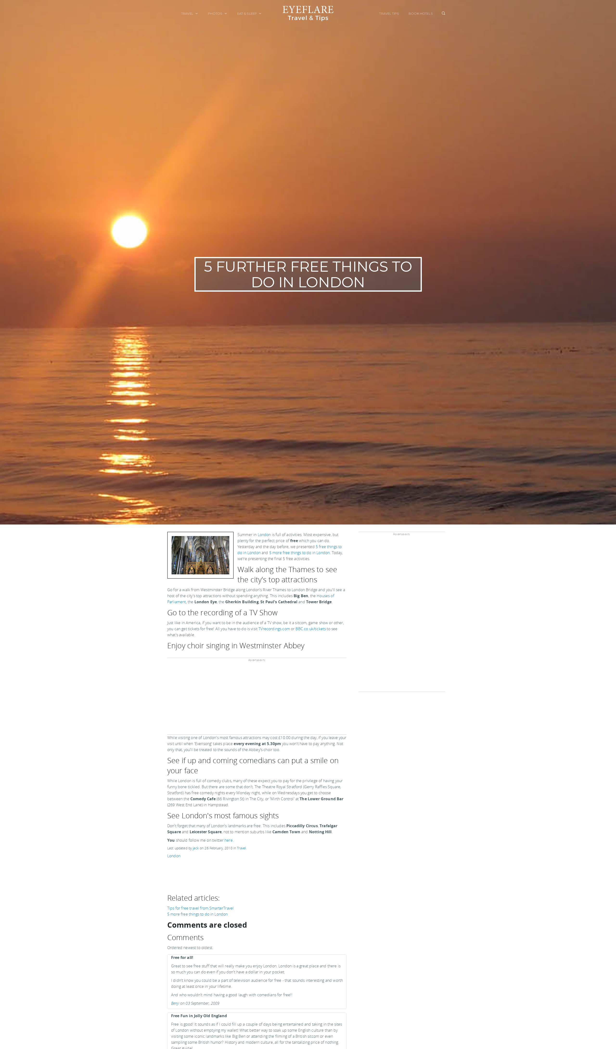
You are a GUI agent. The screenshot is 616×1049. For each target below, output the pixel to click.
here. (229, 840)
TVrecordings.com (274, 628)
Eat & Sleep (247, 13)
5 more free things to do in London (299, 552)
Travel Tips (389, 13)
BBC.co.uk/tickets (310, 628)
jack (196, 848)
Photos (215, 13)
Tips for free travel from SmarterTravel (200, 908)
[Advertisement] (256, 700)
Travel (187, 13)
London (264, 534)
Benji (175, 1003)
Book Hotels (421, 13)
